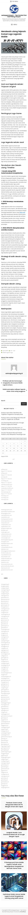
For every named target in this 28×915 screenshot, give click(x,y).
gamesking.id (4, 767)
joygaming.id (4, 729)
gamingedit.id (4, 689)
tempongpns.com (6, 513)
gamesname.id (5, 768)
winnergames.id (5, 642)
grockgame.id (4, 652)
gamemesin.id (5, 620)
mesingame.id (5, 631)
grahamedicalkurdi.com (7, 566)
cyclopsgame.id (5, 735)
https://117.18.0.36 (6, 471)
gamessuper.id (5, 605)
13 (14, 446)
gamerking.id (4, 740)
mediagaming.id (5, 727)
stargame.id (4, 639)
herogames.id (4, 607)
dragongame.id (5, 787)
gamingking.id (5, 750)
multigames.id (5, 774)
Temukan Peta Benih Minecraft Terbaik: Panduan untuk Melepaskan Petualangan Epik (13, 433)
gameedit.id (4, 701)
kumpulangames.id (6, 672)
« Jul (13, 459)
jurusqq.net (4, 477)
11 (6, 446)
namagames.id (5, 616)
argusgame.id (4, 650)
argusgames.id (5, 644)
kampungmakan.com (7, 521)
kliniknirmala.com (6, 553)
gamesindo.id (4, 601)
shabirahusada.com (6, 558)
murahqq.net (4, 480)
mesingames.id (5, 609)
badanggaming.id (5, 703)
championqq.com (6, 492)
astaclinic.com (5, 562)
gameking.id (4, 780)
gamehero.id (4, 622)
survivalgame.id (5, 654)
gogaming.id (4, 755)
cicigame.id (4, 712)
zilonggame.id (5, 646)
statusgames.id (5, 776)
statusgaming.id (5, 763)
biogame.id (4, 674)
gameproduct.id (5, 699)
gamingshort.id (5, 691)
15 (21, 446)
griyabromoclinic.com (7, 570)
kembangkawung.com (7, 539)
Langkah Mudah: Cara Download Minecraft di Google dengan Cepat (14, 834)
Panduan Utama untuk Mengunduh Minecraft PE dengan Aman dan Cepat (14, 805)
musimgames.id (5, 614)
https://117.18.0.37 (6, 490)
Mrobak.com (4, 530)
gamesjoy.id (4, 718)
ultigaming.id (4, 759)
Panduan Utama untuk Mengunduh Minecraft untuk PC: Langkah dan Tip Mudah (13, 418)
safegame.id (4, 656)
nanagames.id (5, 731)
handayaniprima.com (7, 519)
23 (25, 448)
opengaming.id (5, 640)
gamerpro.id (4, 742)
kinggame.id (4, 785)
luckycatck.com (5, 523)
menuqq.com (4, 499)
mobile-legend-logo (8, 352)
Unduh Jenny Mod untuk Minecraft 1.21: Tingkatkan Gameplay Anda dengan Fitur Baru (13, 428)
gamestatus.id (5, 782)
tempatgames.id (5, 665)
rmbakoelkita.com (6, 524)
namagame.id (4, 637)
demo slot (22, 212)
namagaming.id (5, 590)
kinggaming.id (5, 753)
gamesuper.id (4, 625)
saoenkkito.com (5, 517)
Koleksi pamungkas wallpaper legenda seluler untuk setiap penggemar (14, 390)
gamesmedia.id (5, 723)
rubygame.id (4, 648)
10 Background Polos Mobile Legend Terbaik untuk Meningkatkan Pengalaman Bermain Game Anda (14, 865)
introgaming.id (5, 663)
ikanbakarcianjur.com (7, 543)
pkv (2, 574)
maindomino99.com (6, 484)
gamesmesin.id (5, 599)
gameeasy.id (4, 778)
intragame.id (4, 669)
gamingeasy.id (5, 744)
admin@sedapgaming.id (14, 373)
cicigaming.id (4, 688)
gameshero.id (4, 597)
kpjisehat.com (5, 545)
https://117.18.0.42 (6, 478)
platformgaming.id (6, 751)
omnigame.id (4, 671)
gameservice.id (5, 697)
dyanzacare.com (5, 568)
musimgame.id (5, 629)
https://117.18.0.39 (6, 475)
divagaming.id (5, 586)
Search (3, 400)
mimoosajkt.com (5, 538)
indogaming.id (5, 588)
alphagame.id (4, 710)
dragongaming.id (5, 757)
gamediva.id (4, 624)
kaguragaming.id (5, 746)
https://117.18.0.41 (6, 482)
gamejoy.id (4, 738)
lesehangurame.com (6, 509)
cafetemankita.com (6, 534)
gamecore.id (4, 618)
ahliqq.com (4, 473)
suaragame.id (4, 667)
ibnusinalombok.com (7, 564)
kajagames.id (4, 725)
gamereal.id (4, 695)
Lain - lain (12, 350)
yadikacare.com (5, 560)
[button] (14, 24)
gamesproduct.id (5, 680)
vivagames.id (4, 612)
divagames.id (4, 610)
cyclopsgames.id (5, 721)
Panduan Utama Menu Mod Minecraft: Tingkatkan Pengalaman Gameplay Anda (12, 413)
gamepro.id (4, 783)
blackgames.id (5, 686)
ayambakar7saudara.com (8, 511)
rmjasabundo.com (6, 536)
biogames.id (4, 659)
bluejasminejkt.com (6, 528)
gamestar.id (4, 627)
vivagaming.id (5, 592)
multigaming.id (5, 761)
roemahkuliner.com (6, 515)
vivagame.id (4, 633)
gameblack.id (4, 706)
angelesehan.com (5, 526)
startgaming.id (5, 593)
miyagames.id (5, 682)
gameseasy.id (4, 765)
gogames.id (4, 770)
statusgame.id (5, 595)
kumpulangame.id (6, 676)
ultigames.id (4, 772)
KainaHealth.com (5, 556)
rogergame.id (4, 708)
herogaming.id (5, 584)
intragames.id (4, 661)
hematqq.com (5, 495)
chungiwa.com (5, 541)
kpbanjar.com (5, 549)
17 (3, 448)
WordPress (23, 911)
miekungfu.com (5, 532)
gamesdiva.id (4, 603)
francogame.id (5, 704)
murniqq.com (4, 497)
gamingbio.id (4, 657)
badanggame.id (5, 714)
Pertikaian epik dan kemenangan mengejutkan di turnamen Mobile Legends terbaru (12, 383)
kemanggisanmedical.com (8, 551)
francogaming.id (5, 693)
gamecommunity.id (6, 736)
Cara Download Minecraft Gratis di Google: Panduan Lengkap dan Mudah (12, 423)
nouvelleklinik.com (6, 555)
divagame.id (4, 635)
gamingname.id (5, 748)
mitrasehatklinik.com (6, 547)
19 (10, 448)
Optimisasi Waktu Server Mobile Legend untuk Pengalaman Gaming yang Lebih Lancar (14, 896)
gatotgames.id (5, 684)
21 (17, 448)
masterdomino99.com (7, 488)
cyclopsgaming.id (5, 733)
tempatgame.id (5, 678)
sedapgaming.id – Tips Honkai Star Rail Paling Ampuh (14, 16)
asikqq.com (4, 469)
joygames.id (4, 719)
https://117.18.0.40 (6, 494)
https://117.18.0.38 (6, 486)
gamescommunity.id (6, 716)
